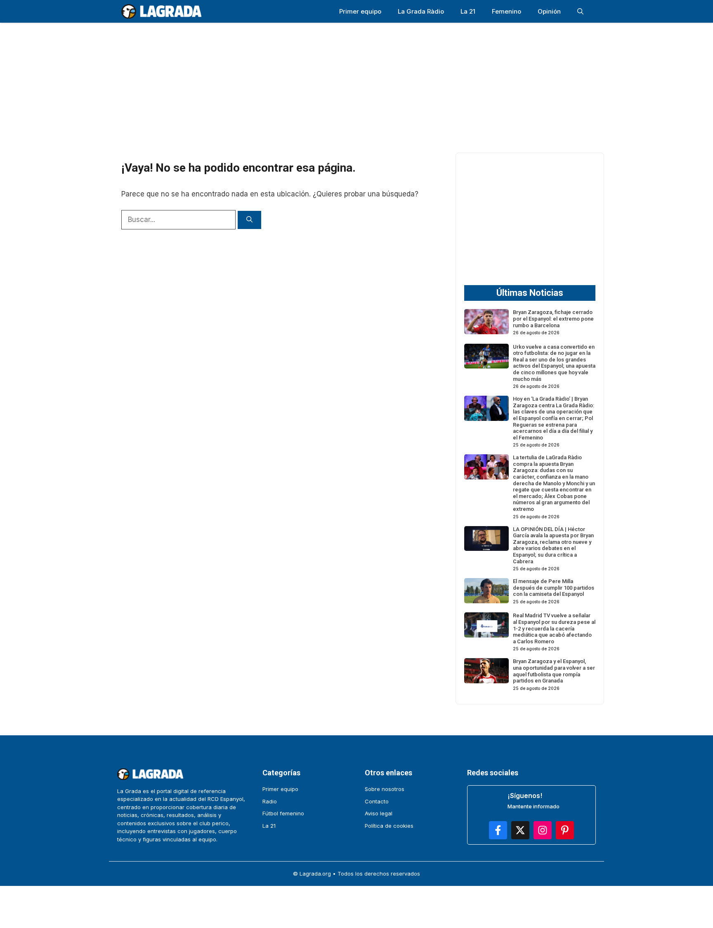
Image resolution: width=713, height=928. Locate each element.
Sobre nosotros (384, 789)
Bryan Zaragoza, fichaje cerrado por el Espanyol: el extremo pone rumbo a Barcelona (553, 318)
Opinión (549, 11)
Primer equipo (360, 11)
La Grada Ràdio (421, 11)
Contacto (377, 801)
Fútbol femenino (283, 813)
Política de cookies (389, 825)
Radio (269, 801)
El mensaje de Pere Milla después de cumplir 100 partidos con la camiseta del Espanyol (553, 587)
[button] (580, 11)
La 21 (467, 11)
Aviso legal (378, 813)
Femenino (506, 11)
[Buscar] (249, 220)
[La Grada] (161, 11)
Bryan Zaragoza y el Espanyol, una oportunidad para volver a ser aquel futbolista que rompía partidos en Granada (554, 671)
